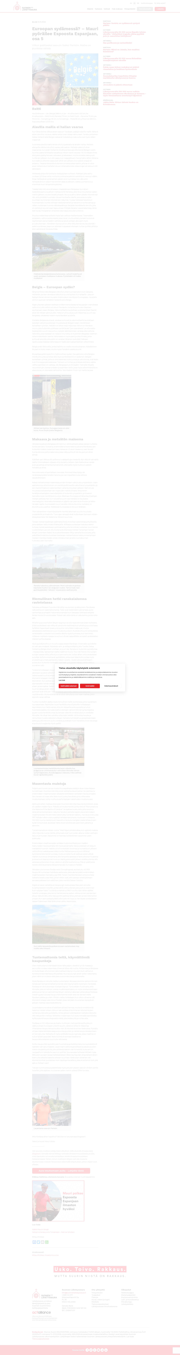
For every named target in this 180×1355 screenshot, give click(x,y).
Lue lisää (62, 680)
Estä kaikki (90, 686)
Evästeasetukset (111, 686)
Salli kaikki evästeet (69, 686)
